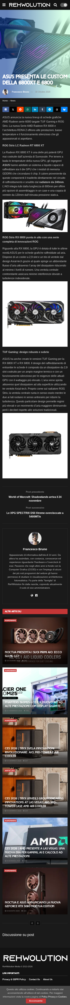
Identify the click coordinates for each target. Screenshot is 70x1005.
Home (5, 101)
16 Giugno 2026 (13, 661)
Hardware (10, 620)
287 (25, 661)
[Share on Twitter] (13, 109)
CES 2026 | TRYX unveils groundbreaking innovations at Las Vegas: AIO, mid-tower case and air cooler (34, 802)
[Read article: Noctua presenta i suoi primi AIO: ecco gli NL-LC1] (35, 640)
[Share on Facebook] (5, 109)
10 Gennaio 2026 (13, 761)
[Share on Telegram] (49, 109)
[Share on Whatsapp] (27, 109)
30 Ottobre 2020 (42, 92)
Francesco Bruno (20, 92)
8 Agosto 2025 (13, 911)
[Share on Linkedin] (35, 109)
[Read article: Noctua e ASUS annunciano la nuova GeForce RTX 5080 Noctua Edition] (35, 891)
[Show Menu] (4, 5)
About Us (47, 979)
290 (25, 861)
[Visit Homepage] (29, 5)
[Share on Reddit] (20, 109)
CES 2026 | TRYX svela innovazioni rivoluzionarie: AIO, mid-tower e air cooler (32, 752)
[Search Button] (55, 5)
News (12, 101)
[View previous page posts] (32, 923)
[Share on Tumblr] (42, 109)
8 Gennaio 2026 (13, 861)
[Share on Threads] (57, 109)
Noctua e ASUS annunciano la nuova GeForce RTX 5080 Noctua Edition (33, 904)
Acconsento (36, 1001)
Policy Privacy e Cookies (54, 996)
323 (24, 911)
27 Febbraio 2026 (14, 711)
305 (26, 811)
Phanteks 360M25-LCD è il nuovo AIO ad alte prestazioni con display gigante (34, 704)
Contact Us (34, 979)
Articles (9, 771)
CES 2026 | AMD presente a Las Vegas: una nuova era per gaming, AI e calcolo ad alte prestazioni (35, 852)
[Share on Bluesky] (64, 109)
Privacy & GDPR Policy (14, 979)
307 (26, 761)
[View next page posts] (37, 923)
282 (27, 711)
